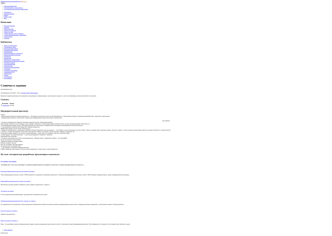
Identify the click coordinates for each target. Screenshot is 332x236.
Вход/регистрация (9, 26)
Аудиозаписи (8, 77)
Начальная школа (9, 14)
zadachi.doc (6, 105)
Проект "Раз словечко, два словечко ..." (9, 220)
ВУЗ (5, 18)
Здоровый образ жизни (11, 50)
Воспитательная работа (11, 48)
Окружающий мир (9, 64)
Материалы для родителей (12, 59)
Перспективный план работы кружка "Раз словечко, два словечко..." (16, 181)
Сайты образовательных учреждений (15, 35)
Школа (6, 15)
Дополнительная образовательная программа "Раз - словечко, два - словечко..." (18, 200)
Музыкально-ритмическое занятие (14, 61)
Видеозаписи (8, 78)
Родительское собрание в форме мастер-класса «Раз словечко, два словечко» (18, 171)
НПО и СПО (8, 17)
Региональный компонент (12, 67)
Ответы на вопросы (10, 30)
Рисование (7, 69)
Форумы (6, 38)
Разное (6, 75)
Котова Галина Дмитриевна (29, 93)
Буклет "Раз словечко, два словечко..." (9, 210)
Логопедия (7, 56)
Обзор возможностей (10, 6)
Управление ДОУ (9, 72)
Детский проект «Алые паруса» (13, 7)
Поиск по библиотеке (10, 45)
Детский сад (7, 12)
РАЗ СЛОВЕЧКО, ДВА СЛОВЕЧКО (8, 161)
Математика (7, 58)
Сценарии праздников (10, 70)
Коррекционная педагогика (12, 55)
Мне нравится (8, 230)
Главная (6, 27)
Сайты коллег (8, 36)
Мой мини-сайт (8, 29)
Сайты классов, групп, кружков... (14, 33)
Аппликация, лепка (10, 47)
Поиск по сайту (8, 32)
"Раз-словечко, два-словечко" (7, 191)
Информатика (8, 52)
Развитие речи (8, 66)
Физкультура (8, 73)
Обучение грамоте (9, 62)
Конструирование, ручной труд (13, 53)
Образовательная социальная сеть (14, 1)
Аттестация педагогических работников (16, 9)
